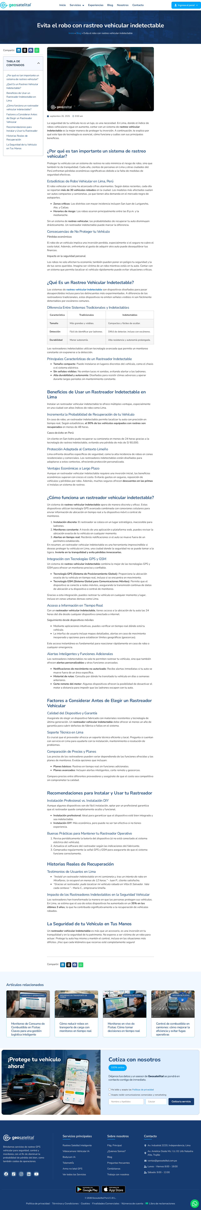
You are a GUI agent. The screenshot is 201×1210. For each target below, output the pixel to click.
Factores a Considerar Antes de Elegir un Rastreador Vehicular (21, 118)
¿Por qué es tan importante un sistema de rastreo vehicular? (22, 77)
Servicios (75, 5)
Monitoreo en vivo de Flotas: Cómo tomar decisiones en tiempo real (124, 1027)
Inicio (62, 5)
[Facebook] (6, 1174)
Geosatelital (98, 1198)
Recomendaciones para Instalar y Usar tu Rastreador (22, 129)
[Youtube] (36, 1174)
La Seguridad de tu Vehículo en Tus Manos (21, 146)
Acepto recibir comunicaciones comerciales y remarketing (138, 1094)
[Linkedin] (29, 1174)
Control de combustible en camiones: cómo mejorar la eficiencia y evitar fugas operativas (173, 1029)
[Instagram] (21, 1174)
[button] (18, 50)
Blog (110, 5)
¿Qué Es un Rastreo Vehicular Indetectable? (22, 86)
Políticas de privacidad (143, 1089)
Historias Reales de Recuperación (17, 137)
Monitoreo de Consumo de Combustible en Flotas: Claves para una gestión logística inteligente (28, 1029)
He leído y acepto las (132, 1089)
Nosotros (122, 5)
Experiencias (95, 5)
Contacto (138, 5)
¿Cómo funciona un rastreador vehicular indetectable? (22, 107)
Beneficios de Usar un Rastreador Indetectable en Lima (21, 96)
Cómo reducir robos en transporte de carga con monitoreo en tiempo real (76, 1027)
